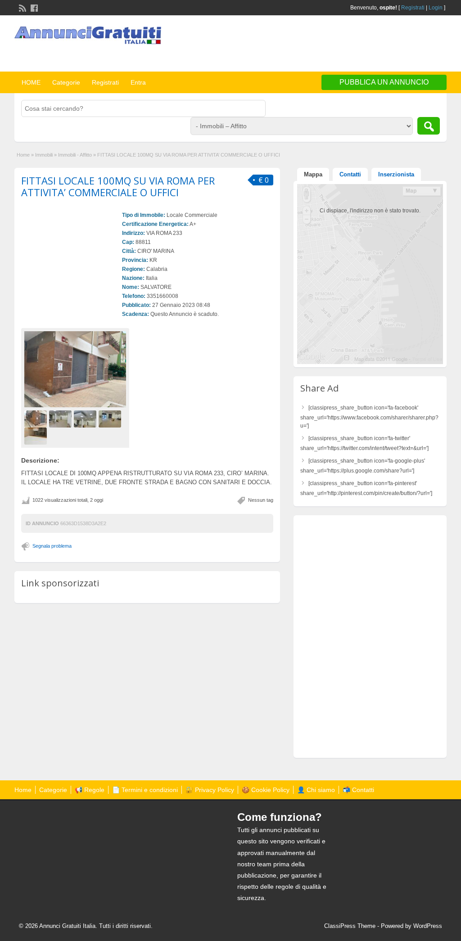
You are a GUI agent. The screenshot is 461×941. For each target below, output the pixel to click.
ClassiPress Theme (349, 926)
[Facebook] (33, 7)
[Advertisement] (341, 44)
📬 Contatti (358, 789)
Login (436, 8)
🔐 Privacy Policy (209, 789)
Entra (138, 82)
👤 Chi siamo (316, 789)
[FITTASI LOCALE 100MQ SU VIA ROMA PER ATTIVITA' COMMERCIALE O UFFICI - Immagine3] (86, 418)
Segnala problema (52, 546)
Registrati (413, 8)
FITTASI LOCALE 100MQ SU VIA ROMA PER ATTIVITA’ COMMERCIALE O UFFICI (118, 186)
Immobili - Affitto (75, 155)
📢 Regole (89, 789)
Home (23, 155)
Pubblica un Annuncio (384, 82)
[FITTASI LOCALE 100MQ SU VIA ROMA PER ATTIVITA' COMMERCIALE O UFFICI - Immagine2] (61, 418)
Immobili (44, 155)
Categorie (66, 82)
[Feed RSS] (21, 7)
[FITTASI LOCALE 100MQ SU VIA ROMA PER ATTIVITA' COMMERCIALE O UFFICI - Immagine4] (111, 418)
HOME (31, 82)
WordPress (427, 926)
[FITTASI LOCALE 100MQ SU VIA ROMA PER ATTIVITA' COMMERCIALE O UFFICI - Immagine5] (36, 435)
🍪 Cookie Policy (265, 789)
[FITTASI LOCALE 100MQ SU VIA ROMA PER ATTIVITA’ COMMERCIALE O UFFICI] (75, 369)
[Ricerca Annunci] (428, 126)
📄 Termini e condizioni (145, 789)
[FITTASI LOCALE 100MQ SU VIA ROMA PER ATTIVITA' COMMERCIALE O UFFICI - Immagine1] (36, 418)
